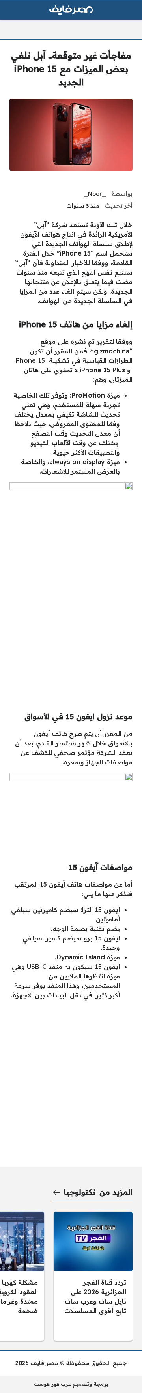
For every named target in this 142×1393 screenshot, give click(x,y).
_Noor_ (95, 193)
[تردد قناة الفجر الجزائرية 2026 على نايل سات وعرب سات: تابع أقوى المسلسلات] (93, 1276)
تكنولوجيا (79, 1192)
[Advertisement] (71, 627)
